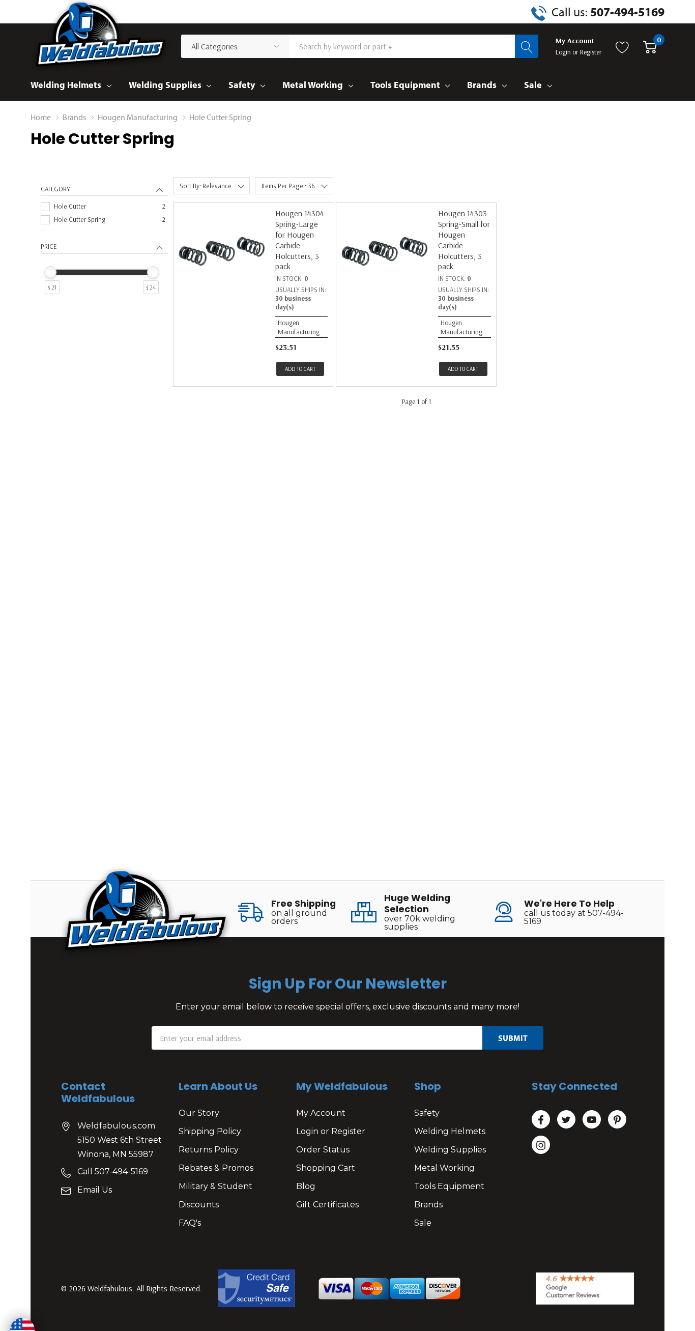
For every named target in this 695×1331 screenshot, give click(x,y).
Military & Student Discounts (215, 1195)
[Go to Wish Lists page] (622, 46)
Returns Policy (209, 1149)
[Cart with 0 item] (650, 46)
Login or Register (330, 1131)
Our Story (199, 1113)
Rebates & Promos (216, 1168)
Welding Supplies (165, 85)
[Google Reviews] (585, 1288)
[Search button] (526, 46)
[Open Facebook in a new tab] (540, 1120)
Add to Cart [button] (300, 368)
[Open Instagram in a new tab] (540, 1145)
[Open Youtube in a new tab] (591, 1120)
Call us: (608, 11)
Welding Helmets (66, 85)
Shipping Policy (210, 1131)
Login (564, 51)
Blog (305, 1186)
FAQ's (190, 1223)
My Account (320, 1113)
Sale (533, 85)
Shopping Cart (325, 1168)
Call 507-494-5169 (112, 1171)
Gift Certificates (327, 1204)
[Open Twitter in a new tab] (566, 1120)
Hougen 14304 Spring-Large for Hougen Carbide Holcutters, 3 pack (299, 239)
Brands (482, 85)
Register (591, 51)
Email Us (94, 1190)
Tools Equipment (405, 85)
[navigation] (104, 250)
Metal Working (312, 85)
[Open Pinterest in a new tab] (617, 1120)
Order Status (323, 1149)
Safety (241, 85)
